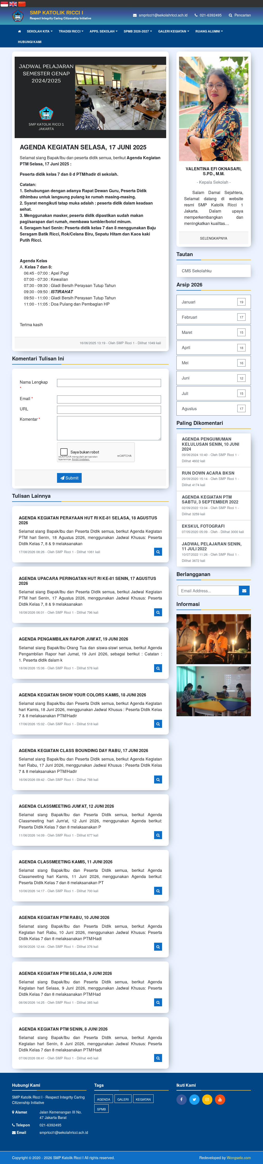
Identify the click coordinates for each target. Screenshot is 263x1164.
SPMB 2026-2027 (136, 31)
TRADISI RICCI (69, 31)
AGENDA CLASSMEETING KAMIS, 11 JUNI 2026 (65, 862)
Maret (212, 332)
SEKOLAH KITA (38, 31)
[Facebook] (182, 1099)
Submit (71, 478)
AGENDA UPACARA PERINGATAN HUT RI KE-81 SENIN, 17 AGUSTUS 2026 (87, 580)
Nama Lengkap (34, 385)
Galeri (123, 1099)
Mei (212, 363)
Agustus (212, 408)
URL (24, 409)
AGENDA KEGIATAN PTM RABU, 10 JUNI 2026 (64, 917)
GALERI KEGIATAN (172, 31)
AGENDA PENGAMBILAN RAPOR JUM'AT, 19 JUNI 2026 (73, 639)
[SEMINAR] (213, 692)
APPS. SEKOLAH (102, 31)
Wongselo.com (239, 1157)
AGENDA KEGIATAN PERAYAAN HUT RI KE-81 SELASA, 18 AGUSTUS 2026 (88, 520)
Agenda (103, 1099)
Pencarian (242, 15)
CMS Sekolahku (197, 271)
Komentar (30, 419)
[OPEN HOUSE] (213, 640)
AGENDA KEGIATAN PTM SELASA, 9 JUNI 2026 (65, 973)
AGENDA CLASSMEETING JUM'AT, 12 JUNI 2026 (66, 806)
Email (26, 398)
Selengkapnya (213, 238)
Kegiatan (143, 1099)
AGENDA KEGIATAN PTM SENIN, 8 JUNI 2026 (63, 1029)
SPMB (101, 1109)
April (212, 347)
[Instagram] (208, 1099)
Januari (212, 302)
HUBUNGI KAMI (29, 41)
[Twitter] (195, 1099)
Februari (212, 317)
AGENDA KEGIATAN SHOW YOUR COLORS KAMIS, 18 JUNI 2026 (82, 695)
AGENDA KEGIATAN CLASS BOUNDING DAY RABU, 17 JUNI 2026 (83, 750)
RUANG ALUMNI (207, 31)
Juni (212, 378)
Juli (212, 393)
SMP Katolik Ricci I (67, 1157)
